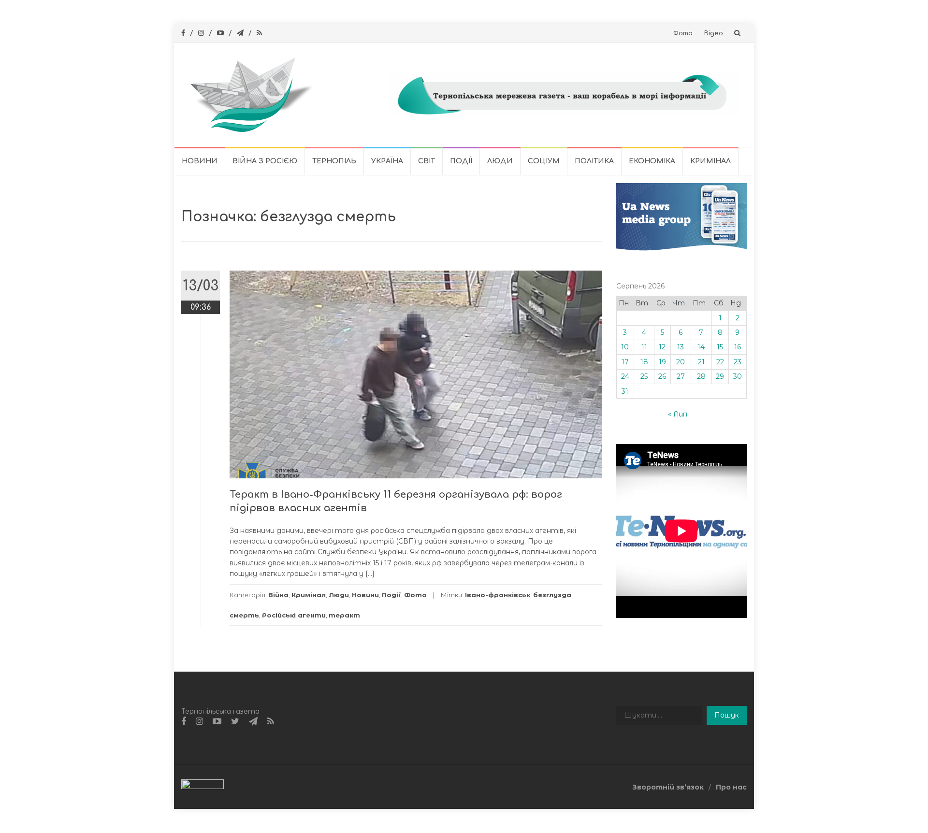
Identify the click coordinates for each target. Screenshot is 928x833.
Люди (500, 161)
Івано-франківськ (497, 595)
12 (662, 347)
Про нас (731, 787)
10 (625, 347)
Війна (278, 595)
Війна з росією (264, 161)
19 (662, 362)
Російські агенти (294, 615)
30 (737, 376)
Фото (683, 33)
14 (701, 347)
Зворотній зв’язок (668, 787)
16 (737, 347)
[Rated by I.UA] (202, 786)
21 (701, 362)
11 (644, 347)
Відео (713, 33)
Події (461, 161)
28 (701, 376)
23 (737, 362)
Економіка (652, 161)
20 (680, 362)
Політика (594, 161)
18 (644, 362)
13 (680, 347)
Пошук (726, 715)
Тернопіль (334, 161)
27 (681, 376)
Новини (200, 161)
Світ (426, 161)
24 (625, 376)
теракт (344, 615)
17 (625, 362)
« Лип (677, 414)
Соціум (544, 161)
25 (644, 376)
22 (720, 362)
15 (720, 347)
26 (662, 376)
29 (720, 376)
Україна (387, 161)
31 (625, 391)
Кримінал (710, 161)
